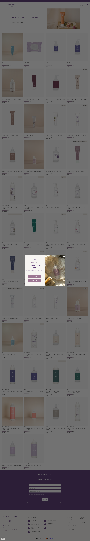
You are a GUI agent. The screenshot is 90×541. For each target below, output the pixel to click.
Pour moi (34, 276)
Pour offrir (35, 280)
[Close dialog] (64, 256)
